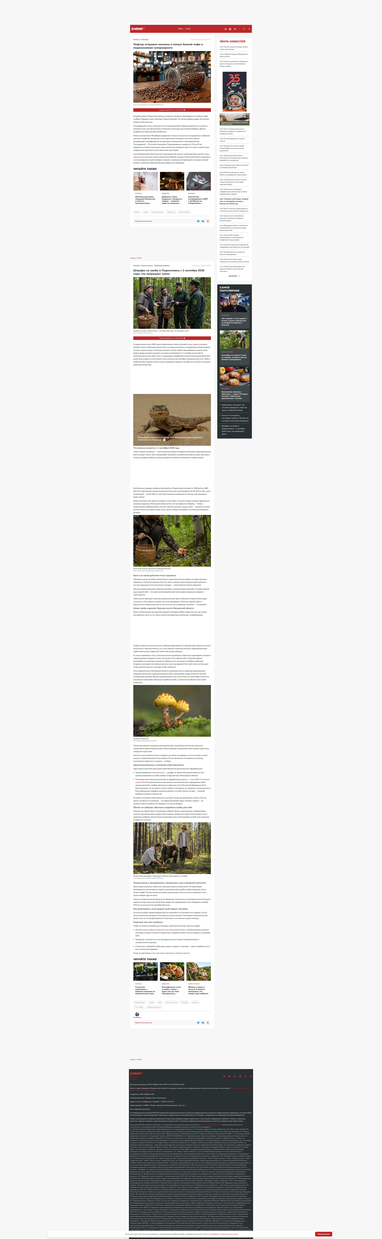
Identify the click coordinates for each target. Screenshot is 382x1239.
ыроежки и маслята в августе (178, 953)
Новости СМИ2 (136, 258)
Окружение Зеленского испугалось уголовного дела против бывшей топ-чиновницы (234, 157)
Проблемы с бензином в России (184, 28)
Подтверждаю (324, 1234)
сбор (160, 1002)
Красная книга (171, 1002)
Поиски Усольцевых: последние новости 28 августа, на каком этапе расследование (235, 418)
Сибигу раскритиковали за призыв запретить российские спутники (232, 268)
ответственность (158, 772)
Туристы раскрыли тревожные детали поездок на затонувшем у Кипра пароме (234, 63)
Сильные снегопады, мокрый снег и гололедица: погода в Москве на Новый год (234, 201)
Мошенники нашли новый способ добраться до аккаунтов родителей (232, 148)
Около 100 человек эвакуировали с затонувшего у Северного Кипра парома (232, 237)
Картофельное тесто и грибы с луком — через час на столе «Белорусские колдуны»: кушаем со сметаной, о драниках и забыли (172, 993)
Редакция (134, 1077)
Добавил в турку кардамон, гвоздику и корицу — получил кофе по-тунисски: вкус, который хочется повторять (172, 202)
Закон (158, 356)
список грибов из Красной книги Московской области (164, 930)
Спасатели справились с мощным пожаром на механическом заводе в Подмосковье (145, 991)
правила (195, 344)
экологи (195, 1002)
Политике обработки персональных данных (221, 1234)
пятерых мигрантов (179, 135)
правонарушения (154, 1007)
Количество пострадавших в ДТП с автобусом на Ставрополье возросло (198, 201)
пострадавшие (157, 212)
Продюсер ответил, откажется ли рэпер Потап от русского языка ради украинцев (234, 227)
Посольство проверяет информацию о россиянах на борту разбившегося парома (233, 191)
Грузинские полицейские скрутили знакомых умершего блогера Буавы (232, 218)
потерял (149, 126)
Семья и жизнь (193, 984)
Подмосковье (184, 212)
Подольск (171, 212)
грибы (151, 1002)
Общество (165, 193)
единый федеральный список (211, 1125)
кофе (146, 212)
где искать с (161, 953)
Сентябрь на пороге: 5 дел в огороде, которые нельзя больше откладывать (234, 357)
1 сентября (139, 1007)
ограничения (179, 899)
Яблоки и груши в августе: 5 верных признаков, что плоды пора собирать (198, 990)
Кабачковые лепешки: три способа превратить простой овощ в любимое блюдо (234, 407)
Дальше (233, 276)
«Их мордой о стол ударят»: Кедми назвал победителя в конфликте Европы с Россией (234, 321)
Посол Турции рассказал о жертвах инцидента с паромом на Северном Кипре (233, 131)
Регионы (138, 193)
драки (137, 212)
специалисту (138, 601)
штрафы (184, 1002)
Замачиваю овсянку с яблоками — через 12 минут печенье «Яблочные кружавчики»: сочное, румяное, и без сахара (235, 396)
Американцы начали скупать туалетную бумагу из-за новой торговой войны (233, 182)
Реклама (133, 1079)
